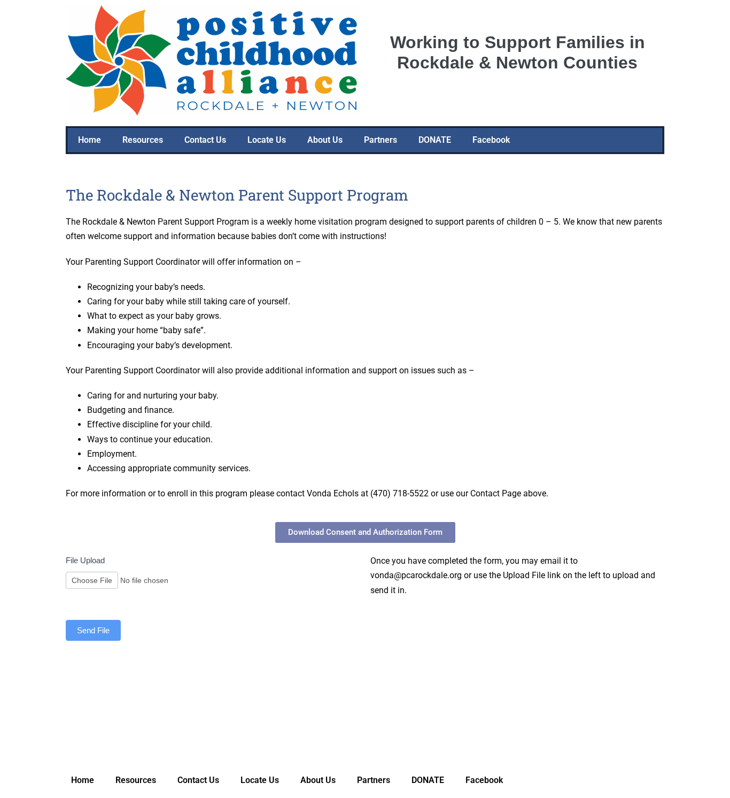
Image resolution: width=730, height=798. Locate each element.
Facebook (491, 140)
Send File (93, 630)
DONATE (434, 140)
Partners (380, 140)
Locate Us (266, 140)
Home (89, 140)
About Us (325, 140)
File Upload (85, 560)
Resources (142, 140)
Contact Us (205, 140)
